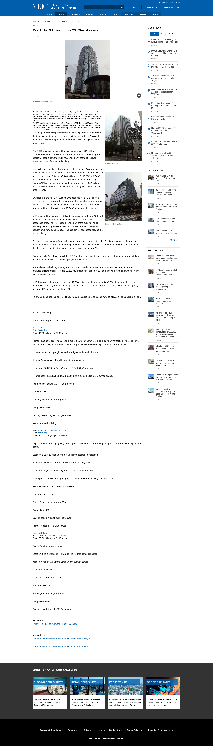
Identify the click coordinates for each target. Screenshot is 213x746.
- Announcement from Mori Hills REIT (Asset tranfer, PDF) (61, 646)
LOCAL (115, 14)
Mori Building (42, 330)
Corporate (72, 730)
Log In (134, 7)
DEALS (61, 14)
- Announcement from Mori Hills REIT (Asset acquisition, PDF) (63, 639)
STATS (103, 14)
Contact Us (114, 730)
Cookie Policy (133, 730)
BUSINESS (128, 14)
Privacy (87, 730)
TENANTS (90, 14)
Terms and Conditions (50, 730)
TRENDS (48, 14)
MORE (172, 240)
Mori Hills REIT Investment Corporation (52, 328)
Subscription (151, 7)
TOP (37, 14)
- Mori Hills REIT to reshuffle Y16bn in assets (55, 624)
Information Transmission (158, 730)
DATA (155, 14)
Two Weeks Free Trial (171, 7)
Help (100, 730)
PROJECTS (75, 14)
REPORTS (143, 14)
